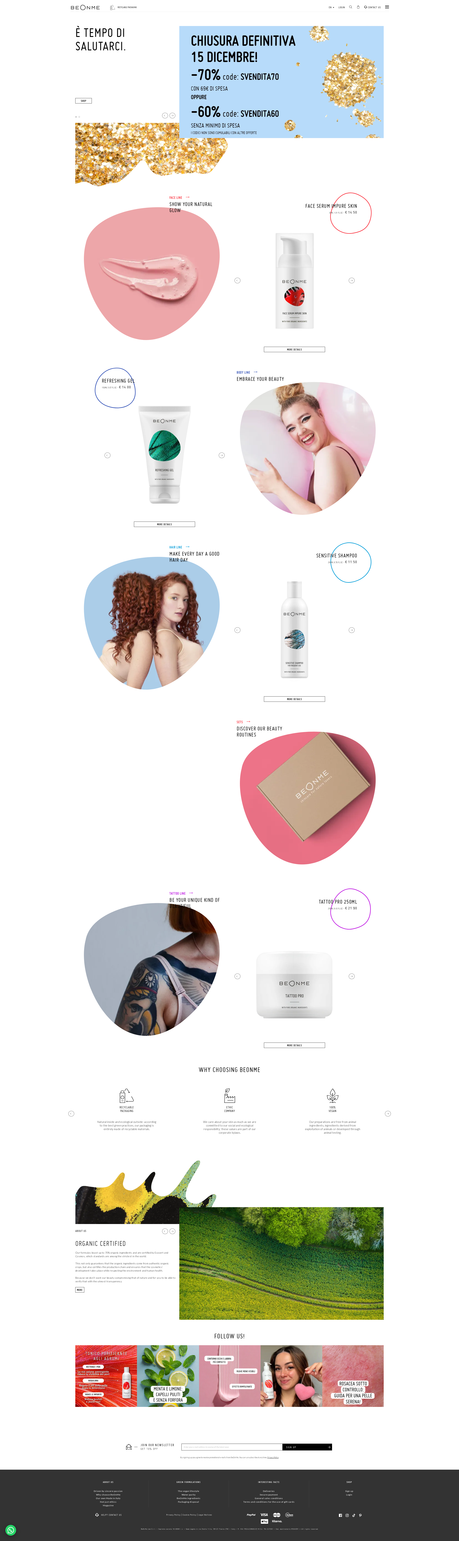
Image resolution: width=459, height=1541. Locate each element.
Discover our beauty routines (260, 731)
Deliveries (269, 1491)
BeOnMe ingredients (188, 1498)
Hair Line (176, 547)
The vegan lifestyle (188, 1491)
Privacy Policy (272, 1457)
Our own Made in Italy (108, 1498)
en (330, 7)
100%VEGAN (127, 1109)
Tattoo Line (177, 893)
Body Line (244, 372)
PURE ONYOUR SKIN (332, 1109)
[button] (237, 280)
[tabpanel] (229, 106)
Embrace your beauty (260, 379)
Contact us (374, 7)
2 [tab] (79, 117)
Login (342, 7)
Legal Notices (205, 1515)
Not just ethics (108, 1501)
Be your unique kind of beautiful (194, 903)
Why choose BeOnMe (108, 1494)
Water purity (189, 1494)
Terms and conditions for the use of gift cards (269, 1501)
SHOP (83, 101)
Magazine (108, 1505)
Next (172, 116)
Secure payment (269, 1494)
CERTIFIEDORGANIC (230, 1109)
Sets (240, 722)
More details (294, 349)
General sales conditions (269, 1498)
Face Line (176, 197)
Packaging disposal (188, 1501)
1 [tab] (76, 117)
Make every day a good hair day (194, 557)
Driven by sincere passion (108, 1491)
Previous (165, 116)
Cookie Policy (189, 1515)
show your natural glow (191, 207)
